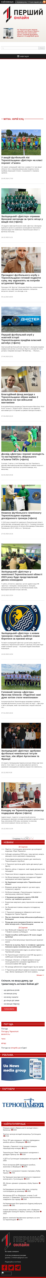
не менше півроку (11, 1004)
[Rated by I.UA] (7, 1273)
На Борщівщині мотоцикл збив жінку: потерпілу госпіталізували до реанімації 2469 (20, 1190)
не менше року (10, 993)
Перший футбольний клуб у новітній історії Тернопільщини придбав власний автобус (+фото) (21, 338)
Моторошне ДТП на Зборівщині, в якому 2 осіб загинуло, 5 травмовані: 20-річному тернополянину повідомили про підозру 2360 (22, 1197)
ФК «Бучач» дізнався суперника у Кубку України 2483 (20, 1184)
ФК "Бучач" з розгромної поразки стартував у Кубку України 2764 (21, 1172)
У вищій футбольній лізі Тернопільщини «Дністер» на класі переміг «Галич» (21, 160)
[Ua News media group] (23, 1070)
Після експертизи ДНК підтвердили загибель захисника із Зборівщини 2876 (19, 1166)
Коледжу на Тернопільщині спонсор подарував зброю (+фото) (22, 811)
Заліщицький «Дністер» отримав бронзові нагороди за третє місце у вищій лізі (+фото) (22, 219)
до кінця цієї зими (11, 1000)
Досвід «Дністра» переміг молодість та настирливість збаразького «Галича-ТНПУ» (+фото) (22, 457)
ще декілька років (11, 990)
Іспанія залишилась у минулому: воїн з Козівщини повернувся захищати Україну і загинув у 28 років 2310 (21, 1211)
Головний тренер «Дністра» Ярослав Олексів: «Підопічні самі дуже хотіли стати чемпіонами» (21, 695)
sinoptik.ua (15, 1048)
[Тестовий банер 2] (23, 1105)
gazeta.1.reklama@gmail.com (16, 1257)
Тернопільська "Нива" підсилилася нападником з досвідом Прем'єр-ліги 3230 (21, 1153)
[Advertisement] (23, 88)
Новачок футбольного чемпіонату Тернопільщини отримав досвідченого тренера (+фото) (21, 515)
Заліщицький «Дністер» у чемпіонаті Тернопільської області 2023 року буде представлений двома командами (21, 575)
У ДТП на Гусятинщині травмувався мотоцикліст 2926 (21, 1159)
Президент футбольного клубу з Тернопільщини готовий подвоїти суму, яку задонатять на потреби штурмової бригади (21, 279)
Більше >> (40, 975)
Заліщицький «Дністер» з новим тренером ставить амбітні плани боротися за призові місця (20, 636)
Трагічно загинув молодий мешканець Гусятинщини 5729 (22, 1135)
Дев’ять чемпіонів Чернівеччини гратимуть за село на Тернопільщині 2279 (21, 1219)
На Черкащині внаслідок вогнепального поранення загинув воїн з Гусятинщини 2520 (21, 1178)
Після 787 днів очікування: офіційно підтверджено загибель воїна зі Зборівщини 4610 (21, 1141)
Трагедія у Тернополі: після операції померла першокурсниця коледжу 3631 (20, 1147)
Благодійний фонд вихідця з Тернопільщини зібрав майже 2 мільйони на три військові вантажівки (19, 398)
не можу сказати (11, 997)
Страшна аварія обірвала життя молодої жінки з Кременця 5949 (20, 1129)
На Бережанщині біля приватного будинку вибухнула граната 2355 (22, 1204)
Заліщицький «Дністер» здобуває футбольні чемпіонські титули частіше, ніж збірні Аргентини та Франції (21, 754)
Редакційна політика (13, 1262)
